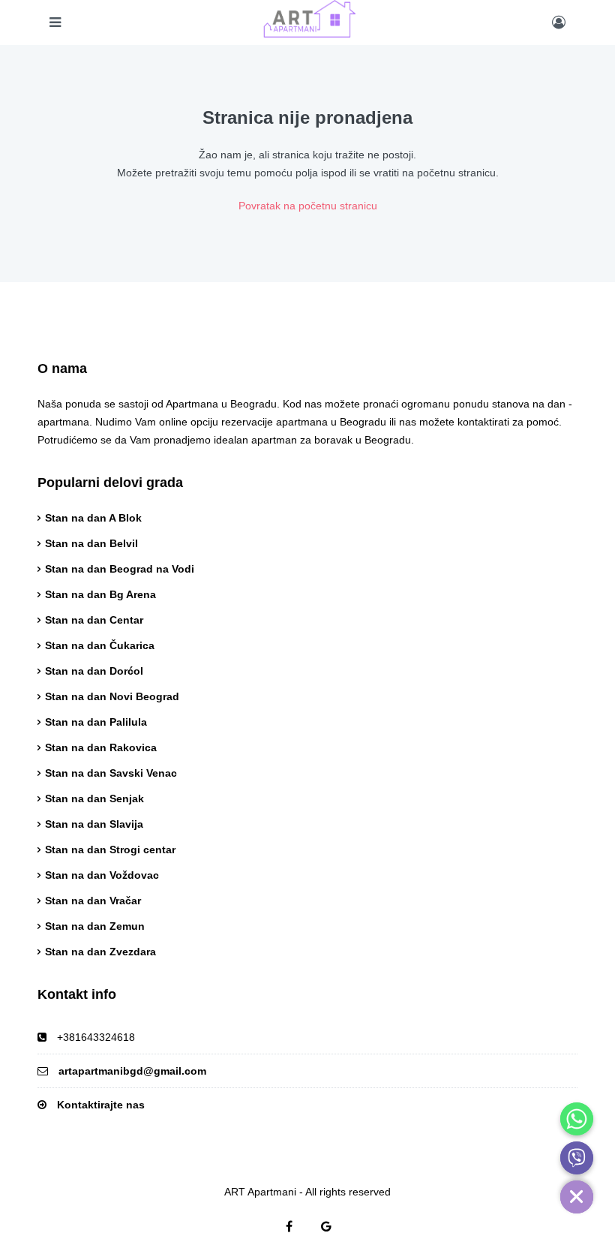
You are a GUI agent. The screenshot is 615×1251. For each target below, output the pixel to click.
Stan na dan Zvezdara (100, 952)
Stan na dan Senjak (94, 798)
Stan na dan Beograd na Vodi (119, 569)
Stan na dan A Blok (93, 518)
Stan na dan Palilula (96, 722)
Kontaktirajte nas (101, 1105)
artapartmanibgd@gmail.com (132, 1071)
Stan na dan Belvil (91, 543)
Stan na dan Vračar (93, 901)
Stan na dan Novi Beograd (112, 696)
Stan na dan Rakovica (101, 747)
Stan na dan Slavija (94, 824)
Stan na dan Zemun (95, 926)
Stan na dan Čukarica (99, 645)
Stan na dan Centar (94, 620)
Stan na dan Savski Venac (111, 773)
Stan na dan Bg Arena (100, 594)
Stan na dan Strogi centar (110, 850)
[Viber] (576, 1157)
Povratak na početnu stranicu (307, 206)
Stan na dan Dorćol (94, 671)
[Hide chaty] (576, 1196)
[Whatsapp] (576, 1118)
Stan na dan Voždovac (102, 875)
